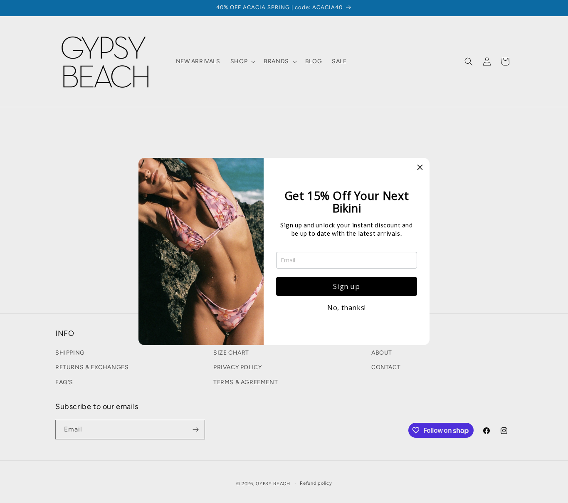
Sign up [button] (346, 286)
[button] (420, 167)
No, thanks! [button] (346, 307)
